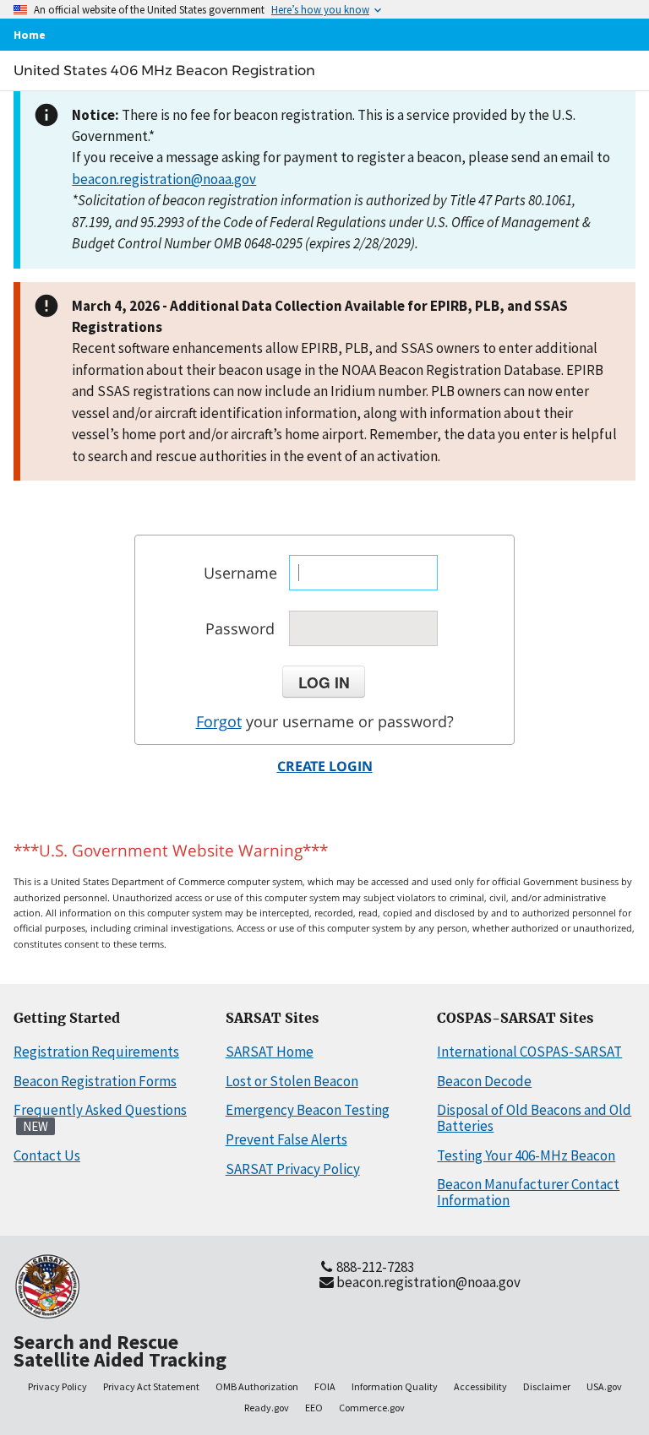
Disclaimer (546, 1386)
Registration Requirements (96, 1051)
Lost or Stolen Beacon (292, 1081)
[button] (323, 682)
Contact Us (47, 1155)
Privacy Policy (57, 1386)
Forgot (219, 721)
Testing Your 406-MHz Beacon (526, 1155)
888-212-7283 (375, 1267)
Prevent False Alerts (286, 1139)
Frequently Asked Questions (100, 1110)
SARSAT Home (270, 1051)
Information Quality (395, 1386)
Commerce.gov (372, 1407)
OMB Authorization (256, 1386)
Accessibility (480, 1386)
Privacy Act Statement (151, 1386)
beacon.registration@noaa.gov (164, 179)
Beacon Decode (484, 1081)
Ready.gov (266, 1407)
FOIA (324, 1386)
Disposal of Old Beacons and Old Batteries (534, 1118)
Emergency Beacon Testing (308, 1110)
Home (30, 34)
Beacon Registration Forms (95, 1081)
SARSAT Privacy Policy (293, 1169)
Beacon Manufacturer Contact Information (528, 1192)
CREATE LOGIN (325, 766)
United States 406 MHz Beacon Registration (164, 70)
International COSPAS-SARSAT (529, 1051)
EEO (314, 1407)
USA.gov (604, 1386)
